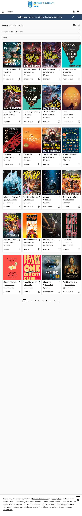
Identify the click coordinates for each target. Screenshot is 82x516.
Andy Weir (8, 72)
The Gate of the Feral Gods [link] (50, 112)
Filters (5, 38)
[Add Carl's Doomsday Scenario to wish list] (59, 79)
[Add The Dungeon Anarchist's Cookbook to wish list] (19, 121)
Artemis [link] (46, 197)
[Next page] (59, 301)
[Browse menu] (78, 11)
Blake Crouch (69, 242)
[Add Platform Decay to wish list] (59, 249)
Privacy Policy (57, 499)
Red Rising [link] (7, 154)
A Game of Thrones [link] (11, 197)
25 (54, 301)
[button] (74, 26)
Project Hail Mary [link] (10, 69)
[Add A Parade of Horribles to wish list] (19, 249)
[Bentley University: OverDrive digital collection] (41, 4)
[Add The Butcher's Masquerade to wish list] (59, 164)
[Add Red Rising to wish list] (19, 164)
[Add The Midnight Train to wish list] (79, 79)
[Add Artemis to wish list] (59, 207)
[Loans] (74, 12)
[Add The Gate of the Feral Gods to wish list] (59, 121)
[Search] (3, 11)
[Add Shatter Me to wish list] (59, 292)
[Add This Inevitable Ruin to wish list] (79, 207)
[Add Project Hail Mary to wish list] (19, 79)
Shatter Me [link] (47, 282)
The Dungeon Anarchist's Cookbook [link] (11, 112)
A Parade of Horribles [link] (11, 240)
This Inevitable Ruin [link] (70, 197)
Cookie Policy (8, 510)
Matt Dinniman (29, 72)
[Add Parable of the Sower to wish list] (79, 292)
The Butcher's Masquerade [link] (50, 154)
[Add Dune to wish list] (79, 121)
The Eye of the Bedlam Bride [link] (30, 197)
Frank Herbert (69, 115)
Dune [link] (65, 112)
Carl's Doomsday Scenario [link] (50, 69)
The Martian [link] (27, 154)
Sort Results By (7, 32)
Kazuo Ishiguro (9, 285)
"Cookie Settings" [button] (60, 504)
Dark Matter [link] (67, 240)
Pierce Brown (9, 157)
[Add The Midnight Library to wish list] (79, 164)
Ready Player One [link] (29, 282)
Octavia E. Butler (70, 285)
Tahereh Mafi (49, 285)
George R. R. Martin (11, 200)
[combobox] (36, 11)
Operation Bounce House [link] (30, 240)
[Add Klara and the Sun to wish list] (19, 292)
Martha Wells (49, 242)
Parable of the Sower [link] (70, 282)
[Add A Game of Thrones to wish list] (19, 207)
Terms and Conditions (40, 499)
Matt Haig (68, 72)
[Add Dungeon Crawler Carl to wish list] (39, 79)
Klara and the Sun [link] (10, 282)
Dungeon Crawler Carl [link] (30, 69)
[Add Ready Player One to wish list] (39, 292)
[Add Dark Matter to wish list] (79, 249)
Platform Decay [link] (48, 240)
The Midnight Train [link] (70, 69)
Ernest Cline (28, 285)
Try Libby (21, 17)
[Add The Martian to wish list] (39, 164)
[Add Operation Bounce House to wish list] (39, 249)
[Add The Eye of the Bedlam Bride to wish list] (39, 207)
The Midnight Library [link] (70, 154)
